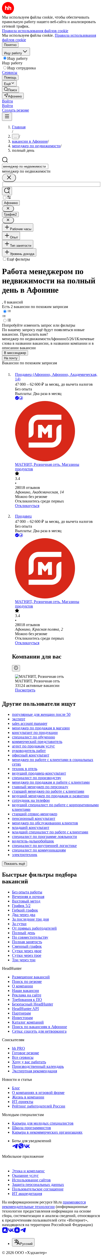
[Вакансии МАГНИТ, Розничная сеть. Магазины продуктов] (56, 431)
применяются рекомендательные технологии (44, 1204)
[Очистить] (9, 178)
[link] (10, 89)
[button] (7, 101)
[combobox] (25, 166)
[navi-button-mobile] (7, 117)
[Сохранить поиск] (7, 191)
